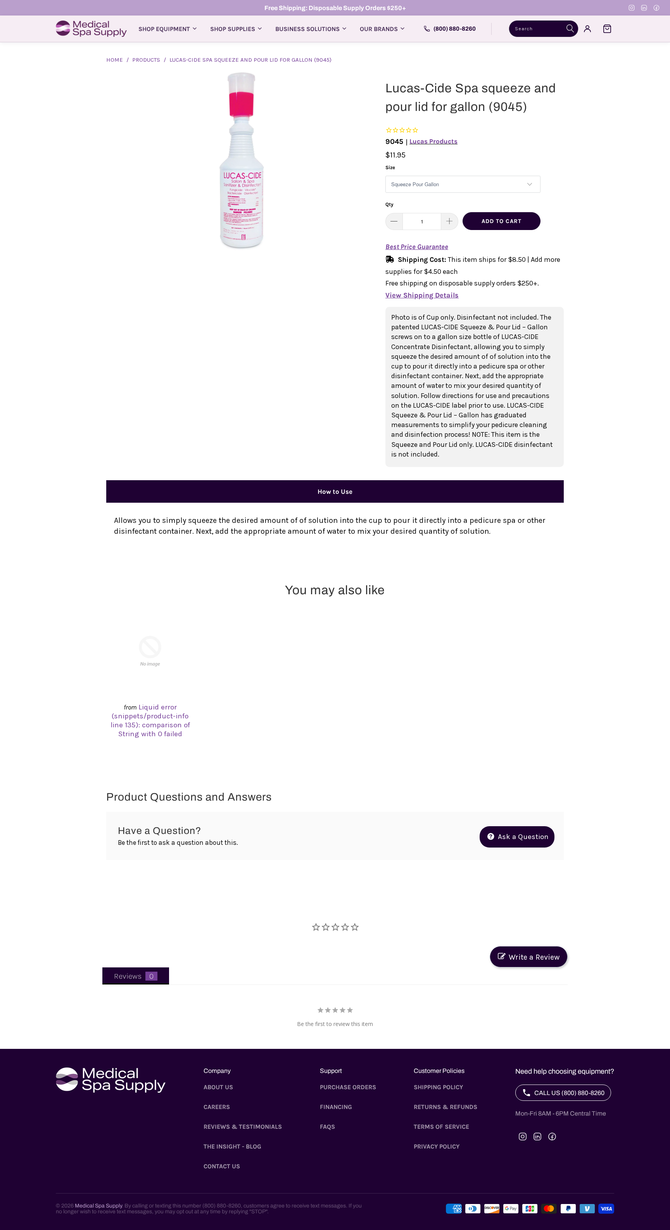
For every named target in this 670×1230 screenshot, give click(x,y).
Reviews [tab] (128, 976)
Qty (389, 204)
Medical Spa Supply (98, 1206)
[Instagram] (631, 8)
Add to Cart (501, 221)
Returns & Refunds (445, 1107)
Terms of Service (441, 1126)
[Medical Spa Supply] (91, 29)
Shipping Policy (438, 1087)
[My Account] (587, 28)
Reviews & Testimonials (243, 1126)
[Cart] (607, 28)
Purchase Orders (348, 1087)
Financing (336, 1107)
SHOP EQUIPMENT (164, 29)
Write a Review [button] (534, 957)
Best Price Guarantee (416, 246)
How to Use (335, 491)
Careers (217, 1107)
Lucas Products (433, 141)
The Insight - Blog (232, 1146)
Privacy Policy (436, 1146)
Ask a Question (522, 836)
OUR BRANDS (379, 29)
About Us (218, 1087)
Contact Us (222, 1166)
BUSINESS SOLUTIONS (307, 29)
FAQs (327, 1126)
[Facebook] (656, 8)
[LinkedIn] (644, 8)
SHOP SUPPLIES (232, 29)
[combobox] (543, 28)
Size (390, 167)
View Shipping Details (422, 295)
